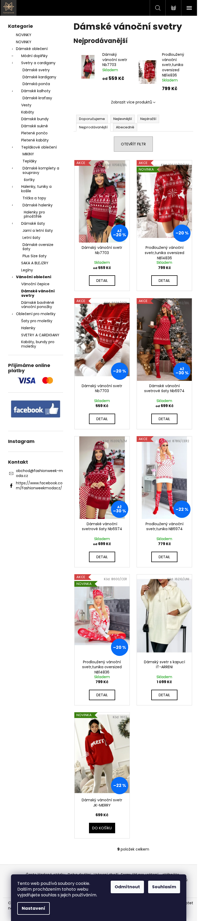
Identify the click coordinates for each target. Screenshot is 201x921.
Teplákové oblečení (39, 147)
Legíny (27, 270)
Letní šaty (31, 237)
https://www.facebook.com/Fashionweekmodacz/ (39, 485)
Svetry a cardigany (38, 62)
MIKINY (28, 154)
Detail (102, 280)
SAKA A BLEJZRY (34, 263)
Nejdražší (148, 118)
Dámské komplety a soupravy (41, 170)
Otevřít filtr (133, 144)
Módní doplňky (34, 55)
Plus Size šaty (35, 256)
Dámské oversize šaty (38, 247)
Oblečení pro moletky (35, 313)
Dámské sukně (34, 126)
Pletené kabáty (35, 140)
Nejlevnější (122, 118)
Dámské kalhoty (36, 91)
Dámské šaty (33, 223)
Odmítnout (127, 887)
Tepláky (30, 161)
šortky (29, 179)
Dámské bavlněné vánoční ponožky (37, 305)
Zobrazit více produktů (131, 102)
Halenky (28, 328)
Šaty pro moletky (36, 321)
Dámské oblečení (32, 48)
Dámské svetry (36, 70)
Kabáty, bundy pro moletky (37, 344)
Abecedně (125, 127)
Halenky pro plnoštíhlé (34, 214)
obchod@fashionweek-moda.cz (39, 473)
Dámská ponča (36, 83)
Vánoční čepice (35, 284)
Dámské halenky (38, 205)
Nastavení (33, 908)
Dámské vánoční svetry (38, 293)
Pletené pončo (34, 133)
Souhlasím (164, 887)
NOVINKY (23, 34)
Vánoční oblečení (33, 276)
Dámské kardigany (39, 77)
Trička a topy (34, 198)
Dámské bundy (35, 119)
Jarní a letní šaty (38, 230)
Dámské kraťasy (37, 98)
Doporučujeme (92, 118)
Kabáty (27, 112)
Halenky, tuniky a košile (36, 189)
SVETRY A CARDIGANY (40, 335)
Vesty (26, 105)
